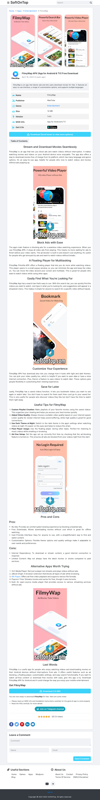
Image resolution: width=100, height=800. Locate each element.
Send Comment (82, 758)
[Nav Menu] (8, 2)
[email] (33, 724)
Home (11, 11)
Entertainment (31, 11)
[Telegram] (52, 783)
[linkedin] (27, 724)
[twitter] (17, 724)
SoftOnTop (19, 2)
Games (22, 774)
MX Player (16, 576)
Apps (19, 11)
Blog (13, 777)
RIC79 (50, 792)
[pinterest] (22, 724)
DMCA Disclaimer (80, 777)
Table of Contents (19, 141)
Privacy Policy (82, 774)
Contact (69, 774)
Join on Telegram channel (51, 709)
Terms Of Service (62, 777)
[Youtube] (47, 783)
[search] (91, 2)
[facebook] (11, 724)
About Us (59, 774)
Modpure (40, 774)
